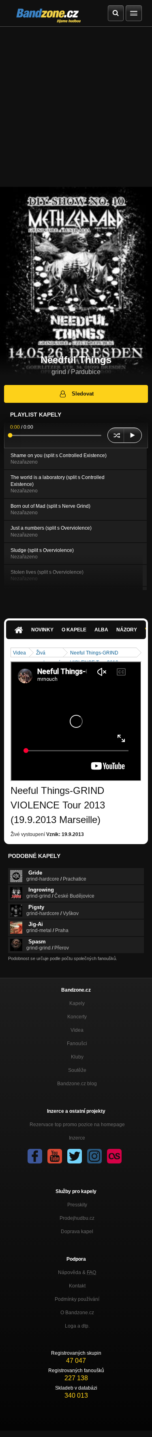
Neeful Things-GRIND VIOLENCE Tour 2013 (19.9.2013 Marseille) (94, 653)
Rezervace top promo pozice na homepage (77, 1124)
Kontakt (77, 1286)
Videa (19, 653)
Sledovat (83, 394)
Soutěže (77, 1070)
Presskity (77, 1205)
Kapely (77, 1003)
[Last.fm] (114, 1156)
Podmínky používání (77, 1299)
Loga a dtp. (77, 1326)
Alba (101, 630)
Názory (126, 630)
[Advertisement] (76, 107)
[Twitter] (74, 1156)
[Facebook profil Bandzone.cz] (35, 1156)
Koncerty (77, 1017)
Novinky (42, 630)
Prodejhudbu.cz (77, 1218)
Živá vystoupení (48, 653)
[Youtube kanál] (54, 1156)
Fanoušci (77, 1043)
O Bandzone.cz (77, 1312)
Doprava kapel (77, 1231)
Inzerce (77, 1138)
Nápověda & (77, 1272)
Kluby (77, 1057)
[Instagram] (94, 1156)
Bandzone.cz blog (77, 1083)
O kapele (74, 630)
